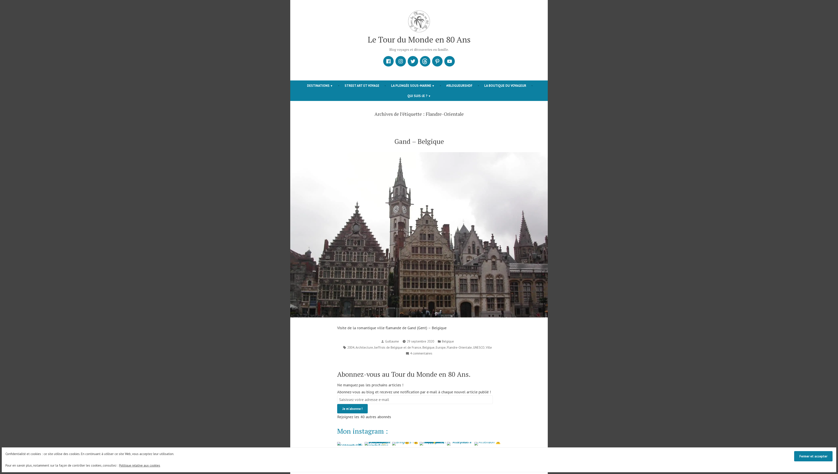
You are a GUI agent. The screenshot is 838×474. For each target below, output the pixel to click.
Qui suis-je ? (417, 96)
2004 (350, 347)
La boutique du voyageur (505, 86)
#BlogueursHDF (459, 86)
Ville (489, 347)
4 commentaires (421, 353)
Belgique (448, 341)
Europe (441, 347)
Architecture (364, 347)
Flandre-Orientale (459, 347)
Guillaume (392, 341)
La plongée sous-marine (411, 86)
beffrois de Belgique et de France (397, 347)
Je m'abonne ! (352, 409)
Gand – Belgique (419, 141)
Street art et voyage (362, 86)
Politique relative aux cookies (139, 465)
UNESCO (478, 347)
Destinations (318, 86)
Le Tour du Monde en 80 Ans (419, 39)
